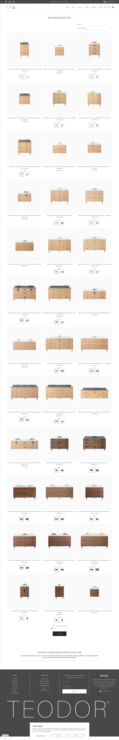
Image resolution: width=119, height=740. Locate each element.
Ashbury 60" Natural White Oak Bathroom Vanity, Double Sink (24, 313)
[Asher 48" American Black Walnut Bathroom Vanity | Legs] (56, 470)
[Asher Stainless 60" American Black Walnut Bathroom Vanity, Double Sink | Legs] (56, 569)
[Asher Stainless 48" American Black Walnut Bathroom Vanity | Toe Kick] (97, 519)
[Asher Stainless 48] (94, 492)
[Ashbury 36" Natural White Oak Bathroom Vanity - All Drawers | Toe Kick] (62, 125)
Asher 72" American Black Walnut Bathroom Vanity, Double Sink (59, 511)
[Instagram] (6, 2)
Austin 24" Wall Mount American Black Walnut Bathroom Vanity (94, 611)
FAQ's (15, 690)
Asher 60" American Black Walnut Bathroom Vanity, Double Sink (24, 511)
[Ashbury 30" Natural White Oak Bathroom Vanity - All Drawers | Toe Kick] (97, 77)
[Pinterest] (10, 2)
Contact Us (15, 688)
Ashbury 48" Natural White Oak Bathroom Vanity (59, 215)
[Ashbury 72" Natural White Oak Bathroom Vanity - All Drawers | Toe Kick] (97, 371)
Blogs (44, 688)
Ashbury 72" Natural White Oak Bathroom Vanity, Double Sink (24, 412)
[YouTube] (14, 2)
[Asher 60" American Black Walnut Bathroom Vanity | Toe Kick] (97, 470)
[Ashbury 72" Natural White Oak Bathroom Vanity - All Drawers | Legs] (91, 371)
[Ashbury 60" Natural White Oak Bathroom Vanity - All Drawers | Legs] (91, 272)
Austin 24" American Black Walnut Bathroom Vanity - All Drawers (59, 611)
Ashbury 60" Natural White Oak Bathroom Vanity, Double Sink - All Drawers (59, 313)
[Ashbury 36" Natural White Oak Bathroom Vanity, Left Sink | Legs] (91, 125)
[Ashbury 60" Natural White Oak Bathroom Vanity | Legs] (56, 272)
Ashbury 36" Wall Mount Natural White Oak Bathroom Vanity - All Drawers (59, 167)
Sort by (79, 24)
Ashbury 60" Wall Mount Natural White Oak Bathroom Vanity (94, 313)
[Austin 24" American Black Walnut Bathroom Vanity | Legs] (21, 618)
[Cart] (113, 7)
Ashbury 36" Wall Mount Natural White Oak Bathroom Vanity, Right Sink (24, 216)
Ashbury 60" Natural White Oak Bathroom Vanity (59, 264)
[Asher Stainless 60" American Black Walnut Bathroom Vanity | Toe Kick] (27, 568)
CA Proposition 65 (44, 685)
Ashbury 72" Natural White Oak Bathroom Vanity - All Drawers (94, 363)
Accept (58, 735)
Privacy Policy (47, 731)
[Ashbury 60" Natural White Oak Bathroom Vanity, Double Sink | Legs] (21, 320)
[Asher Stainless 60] (24, 541)
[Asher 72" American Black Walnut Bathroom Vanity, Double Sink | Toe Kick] (62, 519)
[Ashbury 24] (24, 50)
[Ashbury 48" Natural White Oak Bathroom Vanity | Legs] (56, 223)
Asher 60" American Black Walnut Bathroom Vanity (94, 463)
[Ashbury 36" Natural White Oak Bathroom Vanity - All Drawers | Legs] (56, 125)
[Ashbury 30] (94, 50)
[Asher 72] (59, 492)
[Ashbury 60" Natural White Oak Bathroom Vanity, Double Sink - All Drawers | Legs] (56, 322)
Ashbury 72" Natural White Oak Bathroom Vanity (59, 363)
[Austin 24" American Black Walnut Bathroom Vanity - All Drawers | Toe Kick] (62, 620)
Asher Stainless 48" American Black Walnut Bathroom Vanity (94, 511)
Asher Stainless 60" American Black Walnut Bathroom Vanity (25, 560)
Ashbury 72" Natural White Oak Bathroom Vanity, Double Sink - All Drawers (59, 413)
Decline (76, 735)
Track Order (15, 685)
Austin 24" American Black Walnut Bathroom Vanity (24, 611)
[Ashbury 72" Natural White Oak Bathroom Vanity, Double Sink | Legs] (21, 420)
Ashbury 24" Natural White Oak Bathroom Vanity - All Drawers (24, 69)
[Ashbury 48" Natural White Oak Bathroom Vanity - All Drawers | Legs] (91, 223)
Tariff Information (44, 690)
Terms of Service (44, 683)
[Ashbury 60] (59, 245)
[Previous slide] (40, 1)
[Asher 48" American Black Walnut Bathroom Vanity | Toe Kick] (62, 470)
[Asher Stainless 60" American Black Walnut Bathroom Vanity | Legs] (21, 568)
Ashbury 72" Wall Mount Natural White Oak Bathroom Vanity (94, 412)
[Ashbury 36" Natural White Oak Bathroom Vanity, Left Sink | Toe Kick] (97, 125)
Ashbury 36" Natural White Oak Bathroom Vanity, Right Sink (24, 166)
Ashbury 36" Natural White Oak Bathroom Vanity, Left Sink (94, 118)
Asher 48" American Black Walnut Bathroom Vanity (59, 463)
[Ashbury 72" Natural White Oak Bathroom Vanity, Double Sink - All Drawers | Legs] (56, 421)
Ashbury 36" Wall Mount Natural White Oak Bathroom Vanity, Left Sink (94, 167)
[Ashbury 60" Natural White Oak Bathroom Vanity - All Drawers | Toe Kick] (97, 272)
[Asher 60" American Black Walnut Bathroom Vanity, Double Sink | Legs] (21, 519)
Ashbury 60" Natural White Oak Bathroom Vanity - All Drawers (94, 264)
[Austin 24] (24, 591)
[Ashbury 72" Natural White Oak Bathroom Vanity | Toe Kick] (62, 371)
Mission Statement (44, 681)
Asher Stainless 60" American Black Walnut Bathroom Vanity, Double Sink (59, 561)
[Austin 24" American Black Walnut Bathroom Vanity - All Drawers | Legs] (56, 620)
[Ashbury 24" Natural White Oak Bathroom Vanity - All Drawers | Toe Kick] (27, 77)
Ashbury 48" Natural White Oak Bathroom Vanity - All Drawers (94, 215)
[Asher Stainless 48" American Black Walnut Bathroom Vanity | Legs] (91, 519)
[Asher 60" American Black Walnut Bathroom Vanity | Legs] (91, 470)
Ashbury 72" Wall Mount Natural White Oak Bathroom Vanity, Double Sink (24, 463)
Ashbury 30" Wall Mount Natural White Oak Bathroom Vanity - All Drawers (24, 118)
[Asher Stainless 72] (94, 541)
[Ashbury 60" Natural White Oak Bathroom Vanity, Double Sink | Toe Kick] (27, 320)
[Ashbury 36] (59, 98)
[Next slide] (78, 1)
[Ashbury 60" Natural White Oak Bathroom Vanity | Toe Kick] (62, 272)
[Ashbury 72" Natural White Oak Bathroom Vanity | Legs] (56, 371)
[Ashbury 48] (59, 196)
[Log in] (105, 7)
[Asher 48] (59, 443)
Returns (15, 683)
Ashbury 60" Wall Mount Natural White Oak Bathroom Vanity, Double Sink (24, 364)
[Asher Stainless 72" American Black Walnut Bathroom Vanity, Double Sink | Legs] (91, 569)
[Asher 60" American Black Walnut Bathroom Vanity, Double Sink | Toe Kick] (27, 519)
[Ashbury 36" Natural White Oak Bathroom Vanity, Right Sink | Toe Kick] (27, 174)
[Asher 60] (94, 443)
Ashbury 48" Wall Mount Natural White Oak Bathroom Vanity (24, 264)
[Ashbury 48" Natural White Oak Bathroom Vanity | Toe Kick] (62, 223)
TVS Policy (15, 678)
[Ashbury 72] (59, 344)
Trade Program (15, 692)
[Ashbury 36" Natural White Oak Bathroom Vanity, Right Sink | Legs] (21, 174)
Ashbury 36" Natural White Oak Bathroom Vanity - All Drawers (59, 118)
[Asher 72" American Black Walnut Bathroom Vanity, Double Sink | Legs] (56, 519)
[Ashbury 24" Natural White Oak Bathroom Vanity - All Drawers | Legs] (21, 77)
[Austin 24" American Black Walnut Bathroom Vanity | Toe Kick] (27, 618)
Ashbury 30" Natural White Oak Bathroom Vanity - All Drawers (94, 69)
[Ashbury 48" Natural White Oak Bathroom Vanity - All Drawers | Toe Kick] (97, 223)
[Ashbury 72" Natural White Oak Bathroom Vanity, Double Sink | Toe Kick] (27, 420)
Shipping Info (14, 681)
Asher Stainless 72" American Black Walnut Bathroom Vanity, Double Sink (94, 561)
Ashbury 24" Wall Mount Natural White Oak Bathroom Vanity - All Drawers (59, 70)
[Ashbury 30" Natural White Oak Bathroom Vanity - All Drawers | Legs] (91, 77)
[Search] (109, 7)
